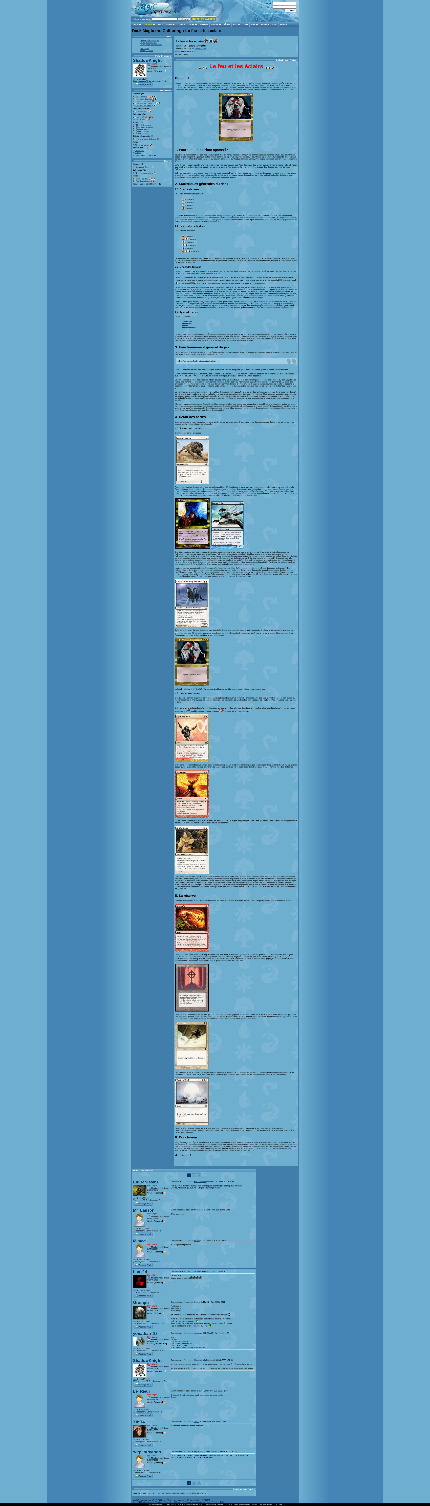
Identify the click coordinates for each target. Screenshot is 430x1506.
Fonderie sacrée (142, 129)
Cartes (169, 24)
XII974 (139, 1422)
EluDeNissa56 (146, 1182)
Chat (274, 24)
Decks (191, 24)
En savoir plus (266, 1504)
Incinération (141, 119)
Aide (223, 1502)
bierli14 (140, 1271)
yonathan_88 (145, 1333)
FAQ (246, 24)
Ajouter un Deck (146, 51)
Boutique (148, 24)
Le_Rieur (141, 1391)
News (160, 24)
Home (135, 24)
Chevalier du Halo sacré (146, 103)
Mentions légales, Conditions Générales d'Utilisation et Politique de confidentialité (172, 1502)
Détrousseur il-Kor (144, 105)
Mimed (139, 1241)
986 (134, 1350)
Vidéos (264, 24)
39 (134, 1292)
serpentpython (147, 1452)
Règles (227, 24)
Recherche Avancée (203, 18)
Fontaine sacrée (142, 131)
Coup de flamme (143, 145)
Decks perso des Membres (151, 44)
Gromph (141, 1302)
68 (134, 1412)
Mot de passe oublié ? (272, 13)
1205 (135, 81)
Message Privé (144, 84)
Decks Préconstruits (148, 42)
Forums (283, 24)
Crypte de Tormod (143, 167)
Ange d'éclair (141, 97)
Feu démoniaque (143, 181)
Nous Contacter (213, 1502)
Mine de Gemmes (143, 125)
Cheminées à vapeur (144, 127)
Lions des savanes (144, 101)
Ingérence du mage (144, 99)
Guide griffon (141, 111)
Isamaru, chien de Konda (146, 139)
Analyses (204, 24)
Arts (253, 24)
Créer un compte (289, 13)
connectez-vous (162, 1493)
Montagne (140, 151)
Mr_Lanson (144, 1210)
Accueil (136, 1502)
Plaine (138, 153)
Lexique (236, 24)
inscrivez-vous (178, 1493)
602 (134, 1323)
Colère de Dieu (142, 179)
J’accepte (278, 1504)
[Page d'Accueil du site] (155, 21)
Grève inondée (142, 133)
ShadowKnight (147, 60)
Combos (181, 24)
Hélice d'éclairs (142, 117)
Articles (214, 24)
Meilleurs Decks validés (149, 40)
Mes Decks (144, 49)
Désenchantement (143, 173)
